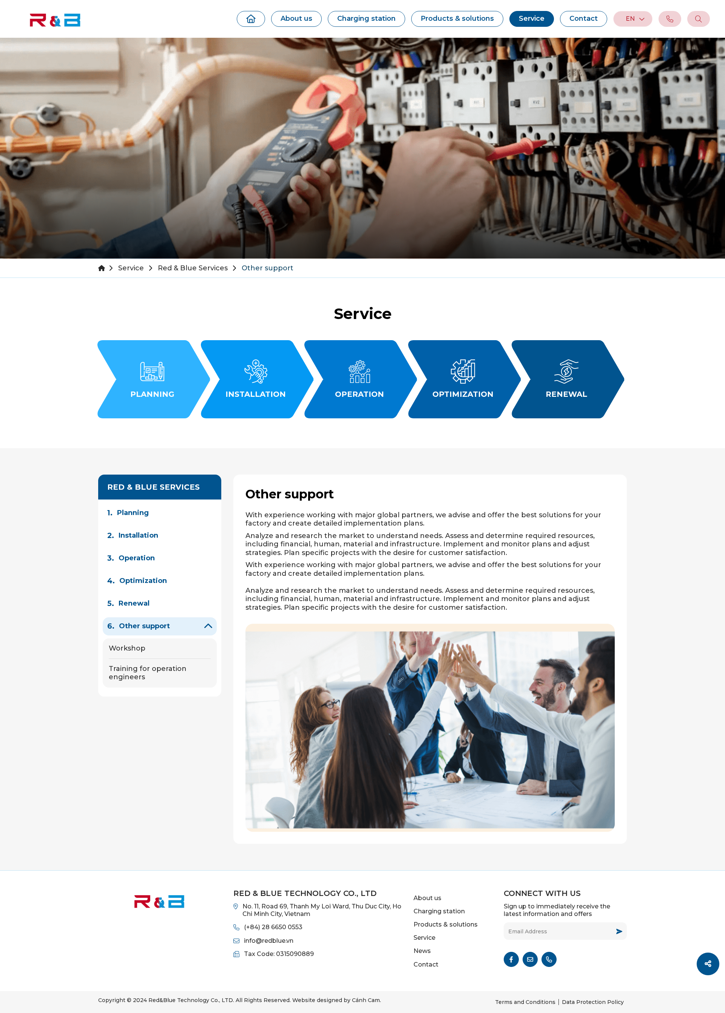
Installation (138, 535)
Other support (144, 626)
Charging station (366, 18)
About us (296, 18)
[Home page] (251, 19)
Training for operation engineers (148, 673)
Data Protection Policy (593, 1002)
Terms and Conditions (525, 1002)
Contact (583, 18)
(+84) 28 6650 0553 (273, 927)
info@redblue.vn (268, 940)
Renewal (134, 603)
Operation (137, 558)
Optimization (143, 581)
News (422, 950)
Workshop (127, 648)
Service (532, 18)
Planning (133, 513)
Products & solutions (457, 18)
